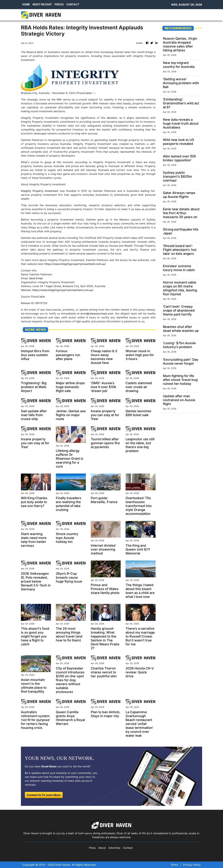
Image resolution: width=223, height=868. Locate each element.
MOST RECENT (42, 4)
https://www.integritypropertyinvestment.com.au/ (75, 264)
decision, (112, 117)
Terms (174, 864)
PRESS (59, 4)
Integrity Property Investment (39, 190)
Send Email (36, 278)
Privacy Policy (192, 864)
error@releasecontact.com (96, 313)
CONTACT (72, 4)
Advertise (114, 847)
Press (92, 847)
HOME (26, 4)
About (102, 847)
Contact (128, 847)
